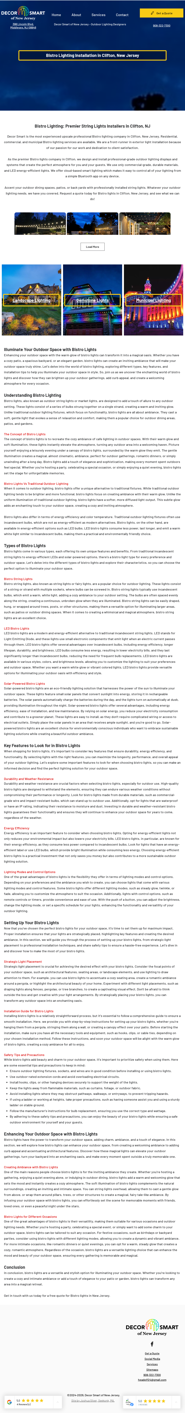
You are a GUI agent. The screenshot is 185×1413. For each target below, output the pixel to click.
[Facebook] (152, 1344)
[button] (76, 13)
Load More (92, 246)
